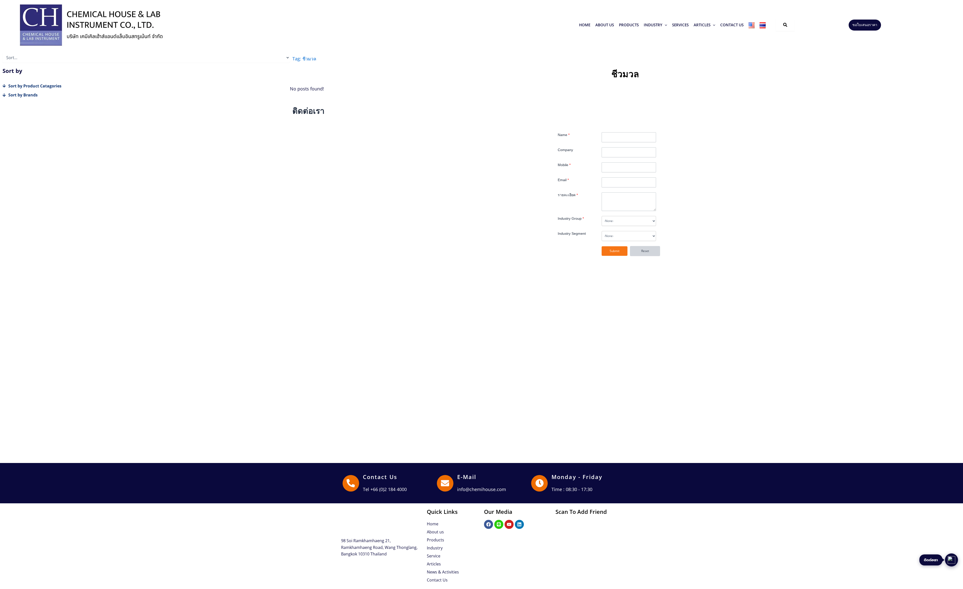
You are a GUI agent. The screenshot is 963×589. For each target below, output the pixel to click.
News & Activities (443, 572)
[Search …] (785, 25)
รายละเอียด (568, 195)
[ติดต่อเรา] (951, 559)
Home (432, 524)
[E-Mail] (445, 483)
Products (435, 540)
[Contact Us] (351, 483)
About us (435, 532)
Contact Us (380, 477)
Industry (435, 548)
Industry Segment (572, 233)
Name (564, 135)
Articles (434, 564)
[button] (628, 25)
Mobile (564, 165)
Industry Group (571, 218)
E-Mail (466, 477)
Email (563, 180)
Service (433, 556)
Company (565, 150)
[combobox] (629, 221)
